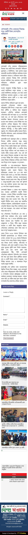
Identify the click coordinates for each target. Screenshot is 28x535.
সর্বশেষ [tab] (14, 474)
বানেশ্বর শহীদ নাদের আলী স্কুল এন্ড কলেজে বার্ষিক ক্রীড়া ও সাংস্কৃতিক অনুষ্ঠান (14, 364)
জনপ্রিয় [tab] (14, 477)
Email (5, 320)
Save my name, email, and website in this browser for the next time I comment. (12, 333)
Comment (6, 296)
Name (5, 314)
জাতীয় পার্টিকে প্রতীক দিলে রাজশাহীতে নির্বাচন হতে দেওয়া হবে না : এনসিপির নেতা (13, 425)
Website (5, 325)
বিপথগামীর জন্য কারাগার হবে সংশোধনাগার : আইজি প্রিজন (10, 383)
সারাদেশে (7, 24)
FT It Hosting (21, 533)
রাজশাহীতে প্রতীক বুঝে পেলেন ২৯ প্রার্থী (13, 447)
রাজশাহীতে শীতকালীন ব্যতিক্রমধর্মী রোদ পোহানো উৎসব (13, 403)
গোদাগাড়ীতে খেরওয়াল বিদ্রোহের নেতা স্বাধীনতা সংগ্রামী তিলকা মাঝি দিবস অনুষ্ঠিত (13, 467)
